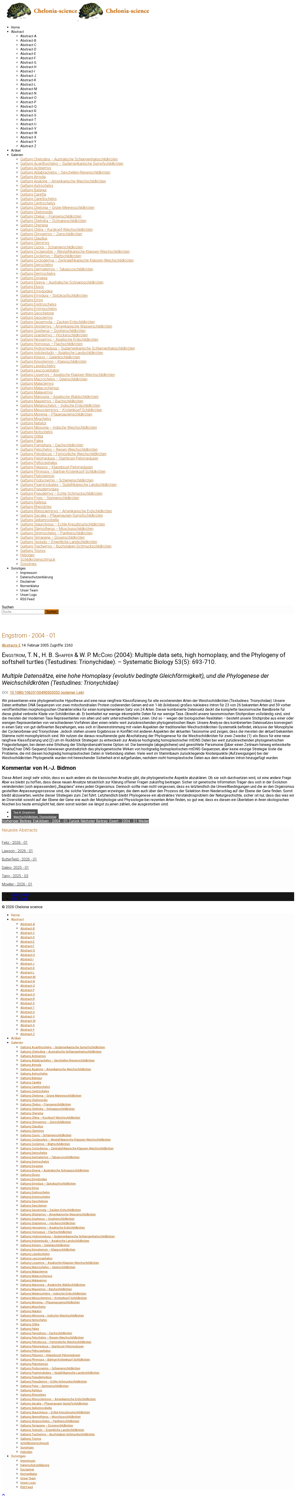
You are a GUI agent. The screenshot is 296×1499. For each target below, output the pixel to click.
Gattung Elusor (32, 287)
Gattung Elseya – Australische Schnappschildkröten (61, 282)
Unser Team (29, 590)
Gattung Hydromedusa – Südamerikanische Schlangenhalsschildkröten (77, 348)
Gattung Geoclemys (36, 317)
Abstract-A (28, 36)
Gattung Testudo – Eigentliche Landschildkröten (58, 542)
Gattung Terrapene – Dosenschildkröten (52, 537)
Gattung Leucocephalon (39, 370)
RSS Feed (27, 599)
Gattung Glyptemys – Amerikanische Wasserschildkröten (66, 326)
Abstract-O (28, 98)
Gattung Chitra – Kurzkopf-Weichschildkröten (56, 229)
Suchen (8, 607)
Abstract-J (28, 76)
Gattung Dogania (33, 278)
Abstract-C (28, 45)
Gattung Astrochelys (36, 185)
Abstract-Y (28, 142)
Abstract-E (28, 54)
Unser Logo (28, 595)
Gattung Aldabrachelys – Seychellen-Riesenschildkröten (65, 172)
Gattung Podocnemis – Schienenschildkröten (56, 480)
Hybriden (27, 555)
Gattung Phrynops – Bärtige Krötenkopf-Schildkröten (62, 471)
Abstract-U (28, 124)
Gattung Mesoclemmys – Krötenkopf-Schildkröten (61, 410)
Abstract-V (28, 128)
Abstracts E (11, 645)
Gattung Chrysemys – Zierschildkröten (51, 234)
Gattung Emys (31, 300)
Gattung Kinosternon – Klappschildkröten (53, 361)
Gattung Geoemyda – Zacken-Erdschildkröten (57, 322)
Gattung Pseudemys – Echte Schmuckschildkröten (61, 493)
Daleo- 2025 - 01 (15, 867)
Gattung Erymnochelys (38, 309)
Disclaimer (28, 581)
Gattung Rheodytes (36, 506)
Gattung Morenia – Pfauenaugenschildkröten (56, 414)
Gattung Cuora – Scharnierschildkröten (51, 247)
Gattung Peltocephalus (38, 462)
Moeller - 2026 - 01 (17, 884)
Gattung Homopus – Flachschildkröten (51, 344)
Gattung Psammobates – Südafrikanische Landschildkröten (68, 484)
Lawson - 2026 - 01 (17, 851)
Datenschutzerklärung (36, 577)
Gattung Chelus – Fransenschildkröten (50, 216)
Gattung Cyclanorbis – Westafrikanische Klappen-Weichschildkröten (75, 251)
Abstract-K (28, 80)
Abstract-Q (28, 106)
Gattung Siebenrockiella (39, 520)
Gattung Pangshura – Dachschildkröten (51, 445)
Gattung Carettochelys (38, 199)
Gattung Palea (31, 440)
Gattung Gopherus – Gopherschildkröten (53, 331)
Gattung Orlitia (31, 436)
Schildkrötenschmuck (37, 559)
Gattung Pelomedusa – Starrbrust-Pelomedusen (59, 458)
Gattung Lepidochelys (38, 366)
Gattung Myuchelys (35, 418)
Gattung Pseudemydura (39, 489)
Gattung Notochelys (36, 432)
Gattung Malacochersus (39, 388)
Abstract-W (28, 133)
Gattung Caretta (33, 194)
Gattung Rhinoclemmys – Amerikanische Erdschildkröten (66, 511)
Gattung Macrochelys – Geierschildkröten (53, 379)
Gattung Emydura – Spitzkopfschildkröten (54, 295)
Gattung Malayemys (36, 392)
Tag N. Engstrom (24, 812)
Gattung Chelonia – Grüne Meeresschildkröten (57, 207)
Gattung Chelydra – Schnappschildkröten (53, 221)
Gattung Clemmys (34, 243)
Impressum (28, 573)
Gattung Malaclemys (37, 383)
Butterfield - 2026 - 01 (19, 859)
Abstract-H (28, 67)
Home (15, 27)
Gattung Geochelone (37, 313)
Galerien (17, 155)
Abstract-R (28, 111)
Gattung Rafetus (33, 502)
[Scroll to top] (3, 1495)
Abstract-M (28, 89)
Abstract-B (28, 40)
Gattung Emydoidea (36, 291)
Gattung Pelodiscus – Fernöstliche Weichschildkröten (63, 454)
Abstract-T (28, 120)
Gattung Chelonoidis (36, 212)
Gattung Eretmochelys (38, 304)
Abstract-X (28, 137)
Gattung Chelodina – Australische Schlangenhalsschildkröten (69, 159)
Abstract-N (28, 93)
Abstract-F (28, 58)
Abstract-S (28, 115)
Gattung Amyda (33, 177)
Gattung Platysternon (37, 476)
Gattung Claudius (33, 238)
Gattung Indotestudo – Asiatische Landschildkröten (61, 352)
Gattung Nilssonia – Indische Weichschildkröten (58, 427)
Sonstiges (28, 564)
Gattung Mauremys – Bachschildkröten (51, 401)
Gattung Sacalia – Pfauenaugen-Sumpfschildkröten (61, 515)
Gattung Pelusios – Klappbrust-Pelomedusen (56, 467)
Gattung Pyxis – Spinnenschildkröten (49, 498)
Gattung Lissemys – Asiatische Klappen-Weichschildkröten (67, 374)
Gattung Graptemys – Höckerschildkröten (54, 335)
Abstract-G (28, 62)
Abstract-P (28, 102)
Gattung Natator (33, 423)
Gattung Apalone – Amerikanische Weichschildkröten (63, 181)
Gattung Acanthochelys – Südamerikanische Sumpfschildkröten (71, 163)
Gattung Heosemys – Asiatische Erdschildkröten (59, 339)
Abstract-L (28, 84)
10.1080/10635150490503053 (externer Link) (47, 692)
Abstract (17, 32)
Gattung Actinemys (35, 168)
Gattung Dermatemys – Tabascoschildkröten (56, 269)
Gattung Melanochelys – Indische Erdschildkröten (60, 405)
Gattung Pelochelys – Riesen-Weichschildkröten (59, 449)
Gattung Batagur (33, 190)
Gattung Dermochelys (38, 273)
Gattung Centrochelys (37, 203)
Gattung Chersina (34, 225)
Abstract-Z (28, 146)
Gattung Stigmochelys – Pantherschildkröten (56, 533)
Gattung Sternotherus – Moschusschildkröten (56, 528)
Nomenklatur (29, 586)
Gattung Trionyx (33, 550)
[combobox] (23, 611)
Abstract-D (28, 49)
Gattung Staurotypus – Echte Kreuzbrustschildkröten (62, 524)
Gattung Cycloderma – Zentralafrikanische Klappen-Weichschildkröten (77, 260)
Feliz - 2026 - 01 (15, 842)
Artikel (16, 150)
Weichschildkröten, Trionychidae (34, 817)
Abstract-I (27, 71)
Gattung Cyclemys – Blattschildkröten (50, 256)
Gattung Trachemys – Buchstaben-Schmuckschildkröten (65, 546)
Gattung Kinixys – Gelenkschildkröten (50, 357)
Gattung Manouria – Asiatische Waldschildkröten (59, 396)
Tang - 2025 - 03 (15, 876)
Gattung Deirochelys (36, 265)
